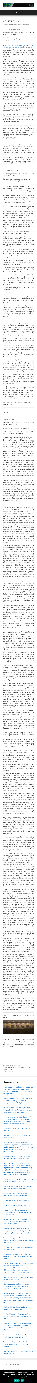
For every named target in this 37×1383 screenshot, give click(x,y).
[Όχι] (35, 1377)
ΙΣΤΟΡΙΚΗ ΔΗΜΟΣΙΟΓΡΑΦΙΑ (12, 1065)
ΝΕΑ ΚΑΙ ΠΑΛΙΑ (8, 1072)
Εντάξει (17, 1380)
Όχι (22, 1380)
